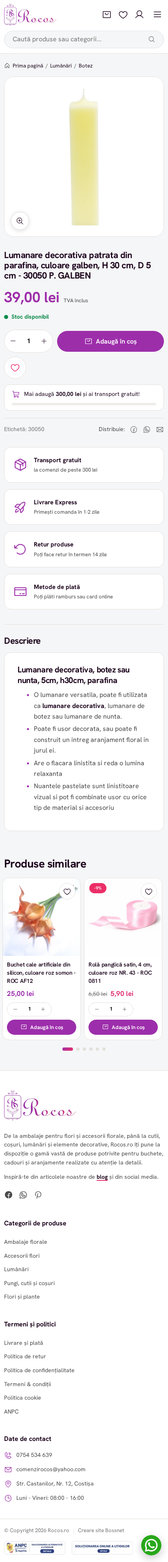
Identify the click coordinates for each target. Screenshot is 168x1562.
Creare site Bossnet (101, 1530)
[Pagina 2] (78, 1049)
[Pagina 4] (91, 1049)
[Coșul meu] (107, 15)
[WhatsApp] (23, 1196)
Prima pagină (28, 65)
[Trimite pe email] (160, 429)
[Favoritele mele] (123, 15)
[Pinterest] (37, 1196)
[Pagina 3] (84, 1049)
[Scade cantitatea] (13, 341)
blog (102, 1176)
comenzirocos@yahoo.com (51, 1469)
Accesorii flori (22, 1255)
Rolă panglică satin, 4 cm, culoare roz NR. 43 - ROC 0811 (120, 972)
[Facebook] (8, 1196)
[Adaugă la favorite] (15, 368)
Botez (86, 65)
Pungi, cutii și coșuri (29, 1283)
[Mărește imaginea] (20, 221)
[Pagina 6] (104, 1049)
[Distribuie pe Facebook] (134, 429)
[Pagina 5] (97, 1049)
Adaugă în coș (116, 341)
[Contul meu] (139, 15)
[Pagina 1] (67, 1049)
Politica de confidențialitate (39, 1370)
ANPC (11, 1411)
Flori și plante (22, 1296)
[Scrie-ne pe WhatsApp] (151, 1545)
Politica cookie (22, 1397)
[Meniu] (157, 14)
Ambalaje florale (25, 1241)
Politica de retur (25, 1356)
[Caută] (151, 39)
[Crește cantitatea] (44, 341)
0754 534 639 (34, 1455)
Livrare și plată (23, 1342)
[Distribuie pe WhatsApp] (147, 429)
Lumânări (61, 65)
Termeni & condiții (27, 1384)
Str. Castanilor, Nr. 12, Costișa (55, 1483)
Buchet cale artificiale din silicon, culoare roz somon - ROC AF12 (41, 972)
